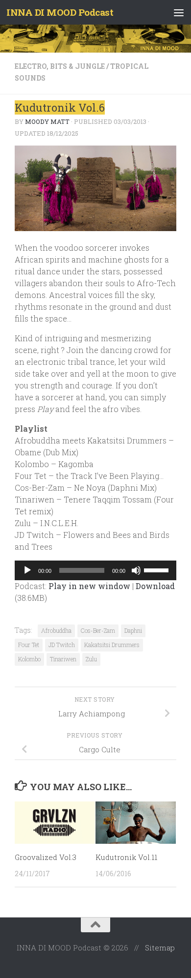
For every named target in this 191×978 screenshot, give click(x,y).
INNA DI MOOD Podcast (59, 12)
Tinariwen (63, 659)
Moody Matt (47, 121)
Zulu (91, 659)
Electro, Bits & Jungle (60, 66)
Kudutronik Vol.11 (126, 857)
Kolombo (29, 659)
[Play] (27, 570)
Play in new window (89, 586)
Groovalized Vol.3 (45, 857)
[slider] (157, 569)
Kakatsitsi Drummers (112, 645)
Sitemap (160, 947)
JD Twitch (61, 645)
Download (155, 586)
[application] (95, 570)
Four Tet (28, 645)
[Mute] (136, 570)
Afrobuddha (56, 630)
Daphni (133, 630)
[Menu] (179, 12)
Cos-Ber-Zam (98, 630)
